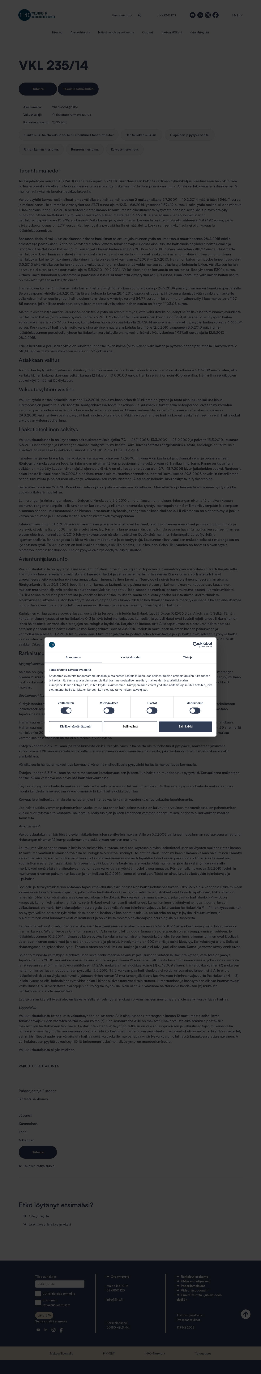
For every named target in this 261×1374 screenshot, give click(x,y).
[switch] (109, 711)
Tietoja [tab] (187, 657)
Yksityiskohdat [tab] (130, 657)
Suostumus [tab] (73, 657)
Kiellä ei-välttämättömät (75, 726)
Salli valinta (130, 726)
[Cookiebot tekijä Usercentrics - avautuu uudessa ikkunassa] (195, 645)
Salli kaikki (185, 726)
